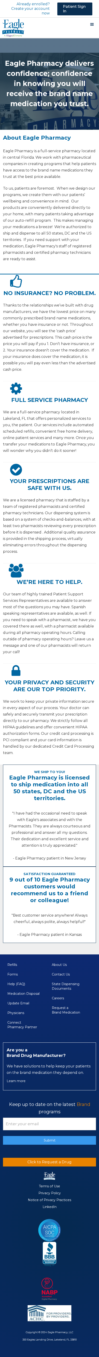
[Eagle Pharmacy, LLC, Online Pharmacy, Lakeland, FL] (49, 1254)
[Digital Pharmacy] (49, 1289)
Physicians (15, 1013)
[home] (12, 28)
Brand (83, 1104)
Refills (12, 965)
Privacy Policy (49, 1193)
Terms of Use (49, 1186)
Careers (58, 998)
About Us (59, 965)
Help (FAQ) (16, 984)
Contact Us (61, 974)
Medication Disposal (24, 994)
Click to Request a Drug (49, 1162)
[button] (92, 24)
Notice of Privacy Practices (49, 1200)
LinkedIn (50, 1207)
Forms (12, 974)
